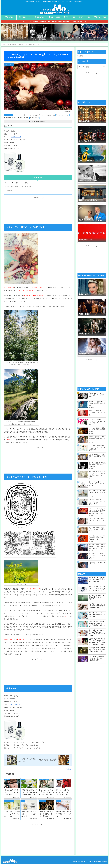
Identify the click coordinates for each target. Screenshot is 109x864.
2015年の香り (19, 115)
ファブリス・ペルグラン (11, 117)
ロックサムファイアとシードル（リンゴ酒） (19, 186)
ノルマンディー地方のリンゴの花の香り (18, 183)
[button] (104, 67)
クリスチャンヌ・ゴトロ (63, 115)
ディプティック (9, 115)
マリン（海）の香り (24, 117)
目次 (35, 177)
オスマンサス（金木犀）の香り (48, 115)
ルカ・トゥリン (35, 117)
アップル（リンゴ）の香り (32, 115)
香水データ (10, 190)
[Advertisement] (38, 211)
